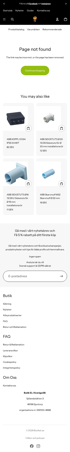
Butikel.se (39, 430)
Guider (30, 10)
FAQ (5, 321)
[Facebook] (31, 446)
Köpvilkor (8, 356)
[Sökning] (12, 19)
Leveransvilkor (10, 350)
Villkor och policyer (35, 438)
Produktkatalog (16, 29)
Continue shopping (35, 70)
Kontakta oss (43, 10)
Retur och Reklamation (14, 327)
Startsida (7, 10)
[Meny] (4, 19)
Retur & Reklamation (13, 344)
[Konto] (57, 19)
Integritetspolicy (11, 367)
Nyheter (19, 10)
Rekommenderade (52, 29)
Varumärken (33, 29)
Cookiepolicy (9, 362)
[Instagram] (38, 446)
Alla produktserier (12, 315)
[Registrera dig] (61, 276)
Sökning (7, 303)
